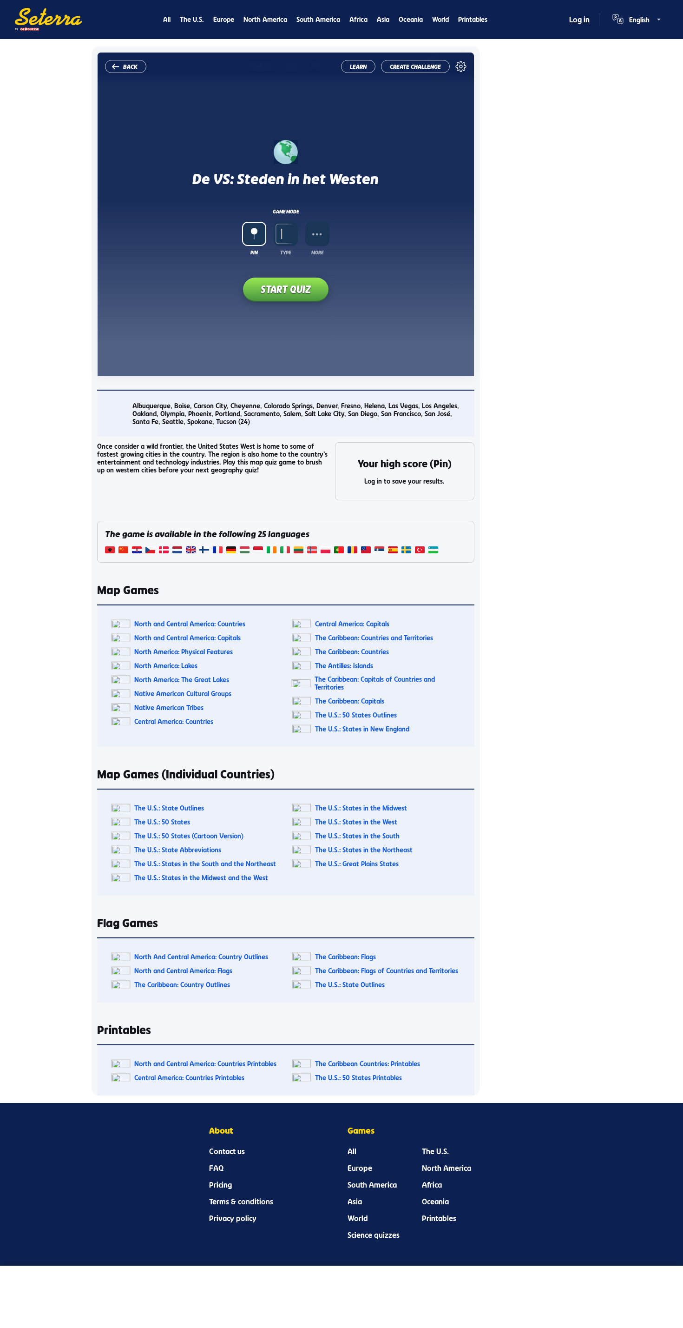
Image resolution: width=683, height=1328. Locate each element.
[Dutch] (177, 551)
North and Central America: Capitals (187, 638)
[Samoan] (366, 551)
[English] (191, 551)
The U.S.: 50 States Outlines (356, 715)
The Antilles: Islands (344, 666)
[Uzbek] (433, 551)
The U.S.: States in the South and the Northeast (205, 864)
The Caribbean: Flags (345, 957)
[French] (218, 551)
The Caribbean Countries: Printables (367, 1064)
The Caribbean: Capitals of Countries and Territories (375, 683)
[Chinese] (123, 551)
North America (265, 19)
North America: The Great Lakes (181, 680)
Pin (254, 252)
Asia (383, 19)
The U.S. (192, 19)
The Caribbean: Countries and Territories (374, 638)
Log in (579, 19)
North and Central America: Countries (189, 624)
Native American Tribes (169, 707)
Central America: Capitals (352, 624)
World (440, 19)
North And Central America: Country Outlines (201, 957)
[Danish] (164, 551)
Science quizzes (374, 1235)
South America (318, 19)
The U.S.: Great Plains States (357, 864)
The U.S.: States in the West (356, 822)
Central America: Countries (173, 721)
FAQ (216, 1168)
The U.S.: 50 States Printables (358, 1078)
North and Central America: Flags (183, 971)
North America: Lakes (165, 666)
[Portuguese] (339, 551)
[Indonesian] (258, 551)
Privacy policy (232, 1218)
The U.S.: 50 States (162, 822)
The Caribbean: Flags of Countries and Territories (386, 971)
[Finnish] (204, 551)
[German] (231, 551)
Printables (472, 19)
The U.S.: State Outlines (169, 808)
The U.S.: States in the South (357, 836)
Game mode (286, 211)
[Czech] (150, 551)
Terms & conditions (241, 1201)
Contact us (227, 1151)
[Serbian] (379, 551)
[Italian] (285, 551)
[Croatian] (137, 551)
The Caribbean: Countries (352, 652)
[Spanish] (393, 551)
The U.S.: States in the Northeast (364, 850)
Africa (358, 19)
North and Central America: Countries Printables (205, 1064)
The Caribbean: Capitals (349, 701)
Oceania (411, 19)
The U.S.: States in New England (362, 729)
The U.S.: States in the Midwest (361, 808)
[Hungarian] (245, 551)
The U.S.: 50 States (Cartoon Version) (188, 836)
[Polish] (325, 551)
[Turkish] (420, 551)
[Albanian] (110, 551)
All (167, 19)
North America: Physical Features (183, 652)
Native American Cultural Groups (182, 693)
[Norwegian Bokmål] (312, 551)
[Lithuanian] (298, 551)
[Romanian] (352, 551)
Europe (223, 19)
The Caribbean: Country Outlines (182, 985)
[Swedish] (406, 551)
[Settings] (460, 66)
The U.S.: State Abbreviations (177, 850)
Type (285, 252)
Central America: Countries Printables (189, 1078)
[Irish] (271, 551)
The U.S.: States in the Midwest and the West (201, 878)
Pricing (220, 1184)
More (317, 252)
